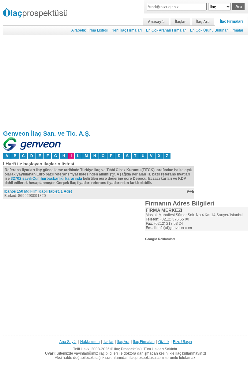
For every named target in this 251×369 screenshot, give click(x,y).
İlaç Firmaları (231, 21)
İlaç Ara (203, 22)
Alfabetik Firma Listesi (89, 30)
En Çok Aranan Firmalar (166, 30)
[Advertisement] (125, 83)
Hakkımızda (90, 342)
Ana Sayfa (68, 342)
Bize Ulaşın (182, 342)
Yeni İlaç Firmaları (127, 30)
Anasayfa (156, 22)
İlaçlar (180, 22)
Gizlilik (163, 342)
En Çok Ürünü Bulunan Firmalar (216, 30)
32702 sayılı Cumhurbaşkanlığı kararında (46, 178)
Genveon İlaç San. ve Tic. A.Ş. (47, 133)
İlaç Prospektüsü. (128, 349)
